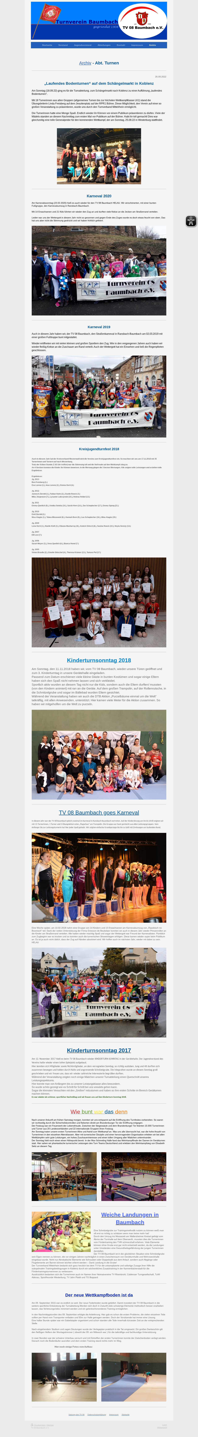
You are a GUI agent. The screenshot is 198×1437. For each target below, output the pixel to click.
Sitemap (50, 1425)
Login (164, 1425)
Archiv (85, 63)
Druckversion (40, 1425)
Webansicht (162, 1427)
